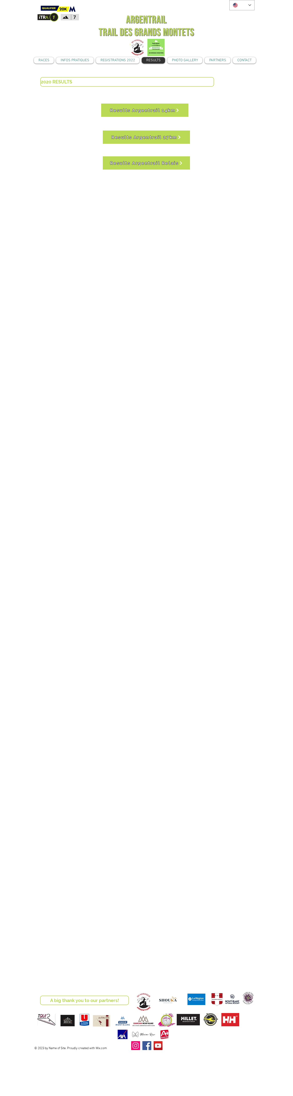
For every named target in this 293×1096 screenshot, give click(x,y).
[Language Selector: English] (242, 5)
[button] (127, 82)
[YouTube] (158, 1045)
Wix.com (101, 1048)
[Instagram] (135, 1045)
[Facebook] (146, 1045)
